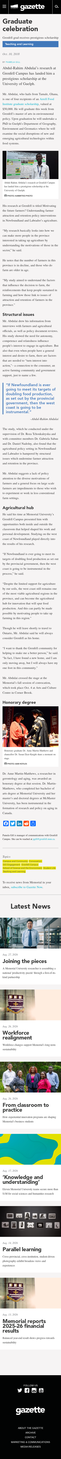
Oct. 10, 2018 (11, 54)
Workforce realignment (17, 1035)
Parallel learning (22, 1249)
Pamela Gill (13, 62)
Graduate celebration (20, 24)
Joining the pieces (25, 961)
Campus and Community (15, 861)
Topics (6, 856)
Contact (30, 1437)
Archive (30, 1432)
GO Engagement (11, 864)
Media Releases (31, 1446)
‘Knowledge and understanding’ (23, 1179)
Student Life (49, 868)
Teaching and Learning (14, 871)
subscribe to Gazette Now (26, 887)
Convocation (35, 861)
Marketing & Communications (30, 1442)
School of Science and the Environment (22, 868)
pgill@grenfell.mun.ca (44, 839)
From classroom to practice (26, 1107)
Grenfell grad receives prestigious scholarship (30, 37)
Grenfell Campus (30, 864)
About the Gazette (30, 1428)
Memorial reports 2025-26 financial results (24, 1326)
